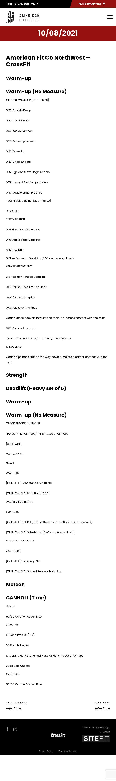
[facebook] (7, 729)
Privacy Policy (46, 751)
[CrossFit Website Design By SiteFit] (96, 738)
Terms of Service (67, 751)
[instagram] (15, 729)
